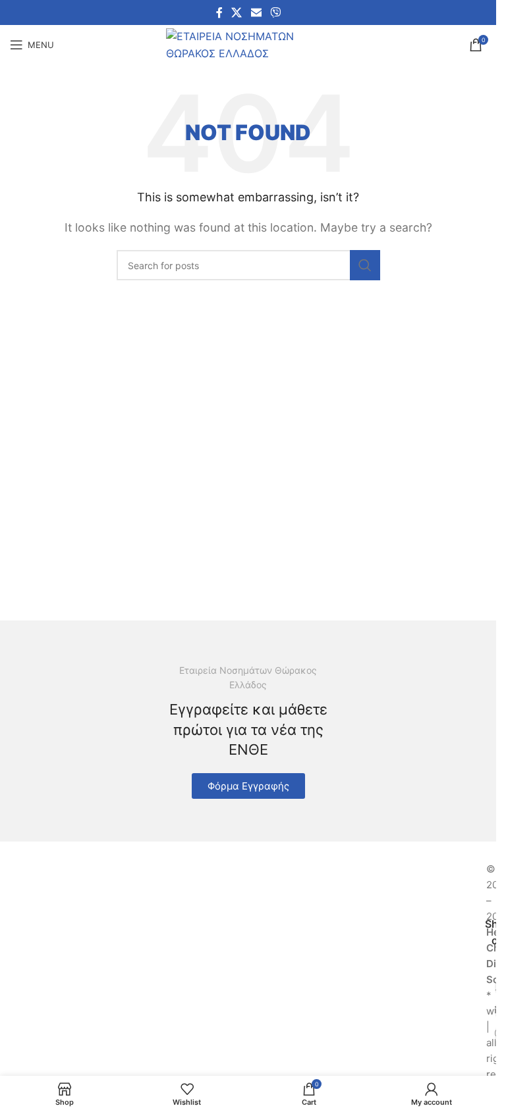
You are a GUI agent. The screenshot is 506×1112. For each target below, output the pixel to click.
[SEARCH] (365, 265)
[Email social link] (256, 12)
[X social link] (236, 12)
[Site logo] (248, 43)
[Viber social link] (275, 12)
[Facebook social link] (219, 12)
